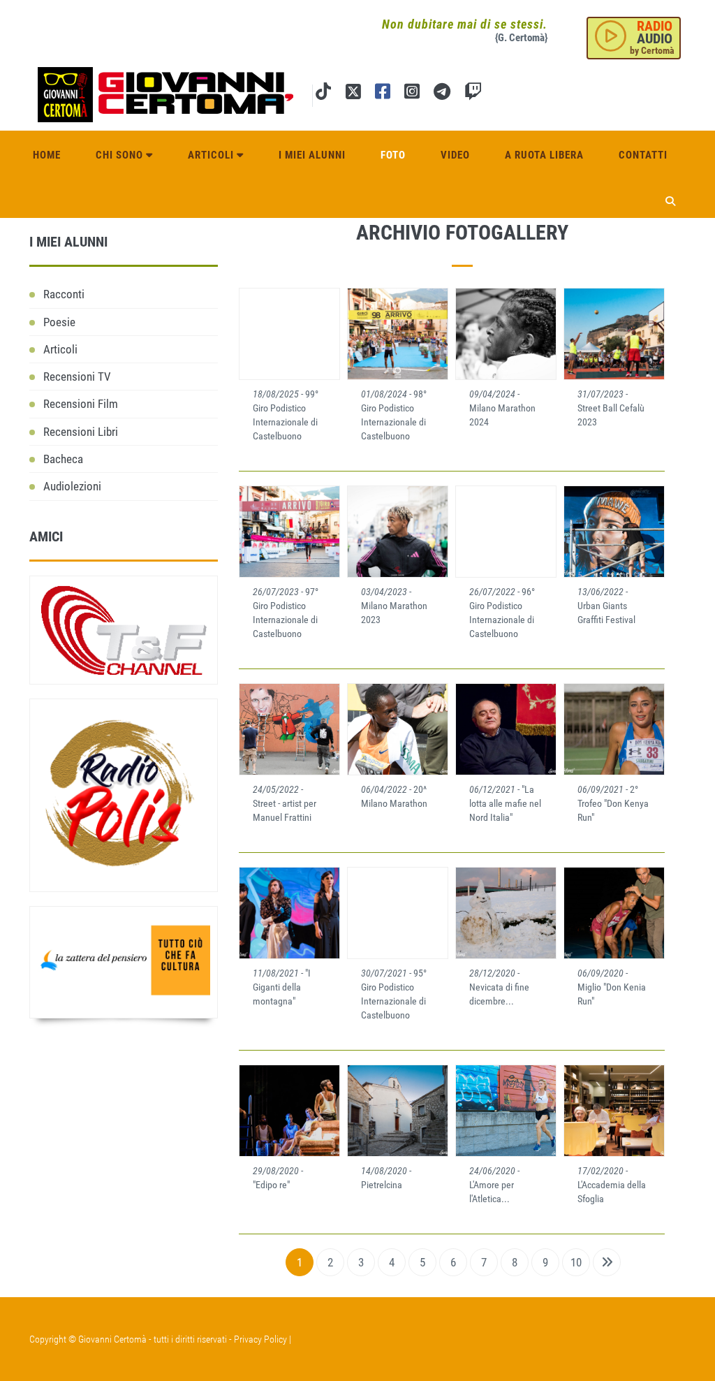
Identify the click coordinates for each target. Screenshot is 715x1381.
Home (47, 155)
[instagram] (411, 94)
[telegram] (442, 94)
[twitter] (353, 94)
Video (455, 155)
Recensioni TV (77, 376)
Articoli (212, 155)
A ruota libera (544, 155)
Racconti (63, 294)
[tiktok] (323, 94)
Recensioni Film (80, 404)
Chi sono (121, 155)
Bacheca (63, 459)
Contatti (643, 155)
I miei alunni (312, 155)
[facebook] (382, 94)
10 (576, 1262)
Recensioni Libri (80, 432)
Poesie (59, 322)
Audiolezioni (72, 486)
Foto (393, 155)
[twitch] (473, 94)
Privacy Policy (260, 1339)
